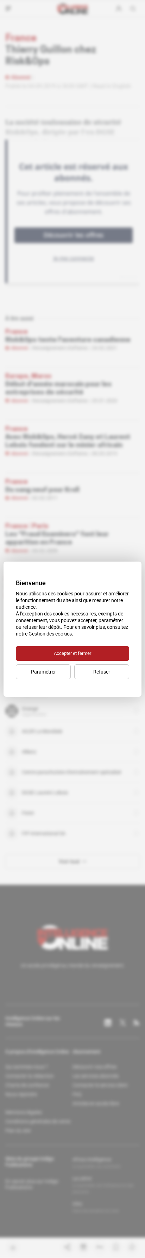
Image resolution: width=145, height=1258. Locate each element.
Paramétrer (43, 672)
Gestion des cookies (50, 634)
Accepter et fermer (72, 653)
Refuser (101, 672)
